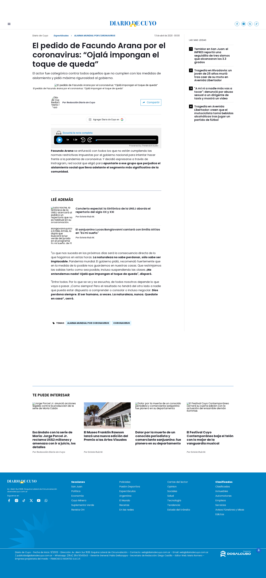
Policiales (124, 482)
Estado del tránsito (178, 509)
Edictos (219, 514)
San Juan (76, 486)
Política (75, 491)
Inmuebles (221, 491)
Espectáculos (61, 35)
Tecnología (174, 500)
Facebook (9, 500)
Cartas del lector (177, 482)
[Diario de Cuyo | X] (250, 24)
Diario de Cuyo (40, 35)
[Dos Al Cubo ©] (236, 556)
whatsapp (46, 500)
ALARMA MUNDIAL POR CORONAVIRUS (88, 323)
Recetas (124, 505)
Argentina (125, 496)
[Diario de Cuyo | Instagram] (243, 24)
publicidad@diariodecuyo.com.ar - (36, 555)
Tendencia (173, 505)
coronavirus (121, 323)
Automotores (223, 496)
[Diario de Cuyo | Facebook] (237, 24)
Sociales (172, 491)
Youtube (38, 500)
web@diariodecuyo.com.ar (155, 552)
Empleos (220, 500)
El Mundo (124, 500)
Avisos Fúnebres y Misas (229, 509)
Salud (170, 496)
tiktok (24, 500)
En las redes (126, 509)
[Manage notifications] (258, 550)
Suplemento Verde (82, 505)
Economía (77, 496)
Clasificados (222, 486)
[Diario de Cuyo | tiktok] (256, 24)
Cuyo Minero (78, 500)
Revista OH (77, 509)
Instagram (16, 500)
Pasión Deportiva (129, 486)
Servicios (220, 505)
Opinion (172, 486)
